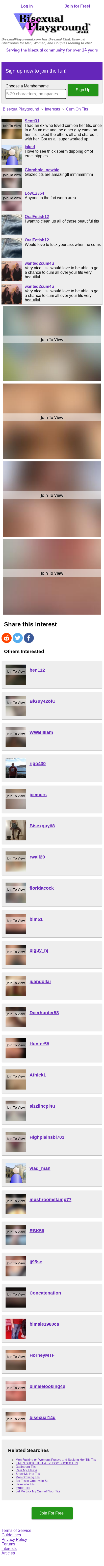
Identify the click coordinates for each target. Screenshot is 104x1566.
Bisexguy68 (42, 825)
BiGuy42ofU (43, 701)
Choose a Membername (27, 86)
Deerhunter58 (44, 1012)
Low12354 (34, 193)
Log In (27, 6)
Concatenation (45, 1292)
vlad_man (40, 1168)
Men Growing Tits (28, 1477)
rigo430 (38, 763)
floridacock (42, 888)
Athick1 (38, 1074)
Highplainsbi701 (47, 1137)
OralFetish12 (37, 216)
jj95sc (36, 1261)
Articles (8, 1553)
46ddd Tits (23, 1488)
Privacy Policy (14, 1539)
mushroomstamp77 (50, 1199)
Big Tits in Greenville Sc (32, 1481)
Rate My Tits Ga (26, 1470)
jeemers (38, 794)
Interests (9, 1548)
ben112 (37, 670)
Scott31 (32, 121)
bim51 (36, 919)
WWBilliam (41, 732)
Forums (8, 1544)
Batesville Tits (25, 1484)
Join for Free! (77, 6)
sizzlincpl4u (42, 1106)
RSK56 (37, 1230)
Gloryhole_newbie (42, 170)
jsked (30, 147)
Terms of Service (16, 1530)
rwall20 (37, 856)
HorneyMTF (42, 1355)
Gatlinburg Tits (26, 1467)
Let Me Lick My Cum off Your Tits (38, 1491)
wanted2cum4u (39, 263)
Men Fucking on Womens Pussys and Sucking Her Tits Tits (56, 1460)
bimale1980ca (44, 1324)
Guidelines (11, 1535)
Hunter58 (39, 1043)
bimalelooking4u (47, 1386)
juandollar (40, 981)
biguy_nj (39, 950)
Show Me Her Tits (28, 1474)
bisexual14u (43, 1417)
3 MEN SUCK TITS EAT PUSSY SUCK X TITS (47, 1463)
